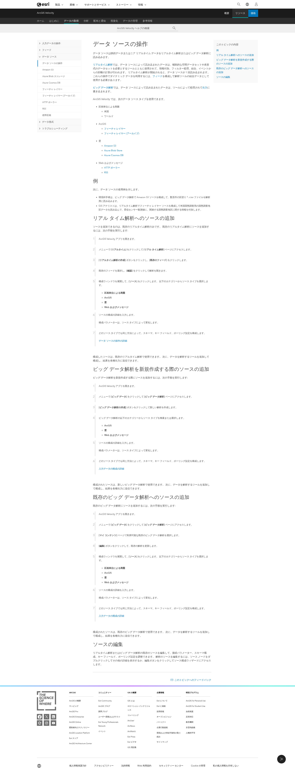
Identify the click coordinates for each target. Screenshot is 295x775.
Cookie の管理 (198, 765)
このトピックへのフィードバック (192, 679)
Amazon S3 (47, 69)
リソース (240, 13)
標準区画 (46, 115)
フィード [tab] (46, 50)
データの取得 (71, 20)
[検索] (238, 4)
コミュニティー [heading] (104, 692)
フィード (157, 76)
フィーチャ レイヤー (52, 89)
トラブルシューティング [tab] (54, 128)
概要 (226, 13)
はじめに (54, 20)
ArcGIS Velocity (45, 12)
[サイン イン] (256, 4)
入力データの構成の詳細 (111, 468)
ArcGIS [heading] (72, 692)
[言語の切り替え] (247, 4)
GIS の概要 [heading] (132, 692)
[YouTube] (53, 723)
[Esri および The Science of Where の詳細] (46, 701)
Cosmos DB (114, 155)
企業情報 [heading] (160, 692)
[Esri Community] (39, 723)
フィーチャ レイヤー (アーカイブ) (58, 95)
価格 (253, 13)
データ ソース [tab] (49, 56)
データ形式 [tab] (48, 122)
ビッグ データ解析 (103, 87)
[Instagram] (46, 723)
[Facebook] (39, 717)
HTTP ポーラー (49, 102)
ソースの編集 (223, 77)
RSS (44, 108)
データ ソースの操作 (52, 63)
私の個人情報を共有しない (226, 765)
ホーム (40, 20)
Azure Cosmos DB (51, 82)
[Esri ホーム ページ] (43, 4)
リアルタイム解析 (103, 64)
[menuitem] (81, 701)
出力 (204, 87)
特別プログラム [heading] (192, 692)
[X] (46, 717)
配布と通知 (99, 20)
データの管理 (130, 20)
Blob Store (113, 150)
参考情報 (147, 20)
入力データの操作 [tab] (51, 43)
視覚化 (114, 20)
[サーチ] (174, 28)
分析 (86, 20)
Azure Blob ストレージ (53, 76)
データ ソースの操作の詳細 (113, 340)
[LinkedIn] (53, 717)
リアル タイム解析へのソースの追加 (235, 55)
